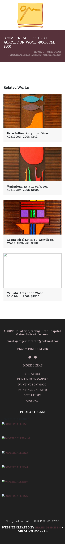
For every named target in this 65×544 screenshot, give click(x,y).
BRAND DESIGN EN (48, 527)
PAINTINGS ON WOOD (32, 384)
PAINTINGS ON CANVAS (32, 379)
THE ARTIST (32, 373)
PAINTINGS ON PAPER (32, 390)
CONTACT (32, 400)
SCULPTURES (32, 395)
